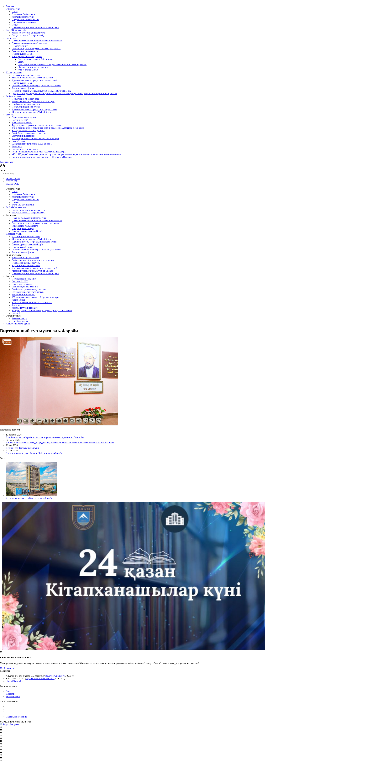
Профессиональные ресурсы (26, 104)
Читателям (11, 38)
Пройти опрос (7, 668)
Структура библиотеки (23, 14)
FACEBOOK (12, 184)
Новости (10, 694)
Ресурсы (10, 114)
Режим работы (7, 162)
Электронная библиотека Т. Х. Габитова (32, 302)
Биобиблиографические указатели (29, 133)
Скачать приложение (16, 716)
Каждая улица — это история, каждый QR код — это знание (42, 310)
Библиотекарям (13, 96)
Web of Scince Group (28, 69)
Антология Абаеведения (18, 323)
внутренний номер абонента (40, 678)
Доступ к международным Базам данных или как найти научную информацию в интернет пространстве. (64, 93)
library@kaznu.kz (14, 681)
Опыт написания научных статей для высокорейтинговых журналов (52, 64)
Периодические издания (24, 117)
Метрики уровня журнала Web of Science (32, 77)
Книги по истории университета (28, 32)
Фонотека (17, 146)
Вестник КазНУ (20, 120)
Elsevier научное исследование (33, 67)
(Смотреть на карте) (55, 676)
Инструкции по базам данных (27, 56)
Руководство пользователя (25, 51)
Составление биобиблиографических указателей (36, 85)
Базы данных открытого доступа (28, 130)
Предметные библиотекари (25, 19)
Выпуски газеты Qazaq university (28, 35)
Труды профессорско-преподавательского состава (36, 125)
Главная (10, 6)
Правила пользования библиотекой (29, 43)
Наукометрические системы (26, 75)
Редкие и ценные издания (25, 286)
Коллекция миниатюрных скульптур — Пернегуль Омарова (42, 157)
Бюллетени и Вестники (23, 136)
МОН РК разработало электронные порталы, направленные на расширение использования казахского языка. (66, 154)
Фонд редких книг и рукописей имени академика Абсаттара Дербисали (48, 128)
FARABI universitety (16, 30)
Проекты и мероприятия (24, 22)
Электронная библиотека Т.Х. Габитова (32, 143)
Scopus (21, 62)
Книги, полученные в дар (25, 149)
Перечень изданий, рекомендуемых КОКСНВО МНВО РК (41, 91)
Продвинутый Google (22, 54)
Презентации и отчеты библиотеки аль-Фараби (35, 27)
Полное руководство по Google (27, 231)
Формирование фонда (23, 88)
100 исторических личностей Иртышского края (35, 138)
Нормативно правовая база (25, 99)
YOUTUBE (11, 181)
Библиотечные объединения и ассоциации (33, 101)
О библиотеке (13, 9)
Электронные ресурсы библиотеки (35, 59)
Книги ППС (18, 313)
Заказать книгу (19, 318)
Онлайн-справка (20, 321)
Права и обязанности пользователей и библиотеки (37, 40)
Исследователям (14, 72)
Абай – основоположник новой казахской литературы (39, 151)
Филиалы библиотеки (23, 204)
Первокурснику (20, 46)
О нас (14, 11)
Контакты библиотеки (23, 17)
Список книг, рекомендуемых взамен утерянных (36, 48)
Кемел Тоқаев (18, 141)
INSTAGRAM (13, 178)
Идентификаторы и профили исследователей (34, 80)
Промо (15, 25)
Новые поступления (22, 122)
